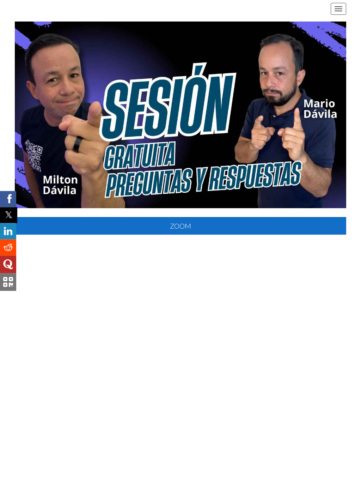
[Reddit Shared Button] (8, 248)
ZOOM (180, 226)
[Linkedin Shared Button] (8, 231)
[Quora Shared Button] (8, 264)
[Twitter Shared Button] (8, 215)
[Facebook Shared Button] (8, 199)
